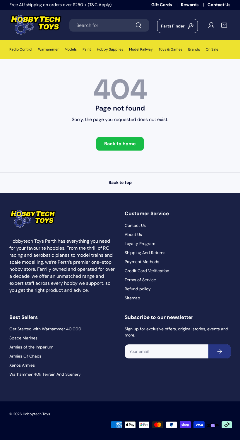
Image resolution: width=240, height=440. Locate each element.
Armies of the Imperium (31, 347)
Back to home (120, 144)
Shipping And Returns (145, 252)
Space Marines (23, 338)
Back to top (120, 182)
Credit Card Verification (147, 270)
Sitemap (132, 298)
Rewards (190, 4)
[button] (224, 25)
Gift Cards (162, 4)
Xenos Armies (22, 365)
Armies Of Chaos (25, 356)
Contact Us (219, 4)
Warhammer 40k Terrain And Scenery (45, 374)
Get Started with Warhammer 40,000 (45, 329)
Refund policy (138, 288)
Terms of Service (140, 279)
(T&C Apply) (100, 4)
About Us (133, 234)
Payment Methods (142, 261)
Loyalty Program (140, 243)
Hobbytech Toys (36, 414)
